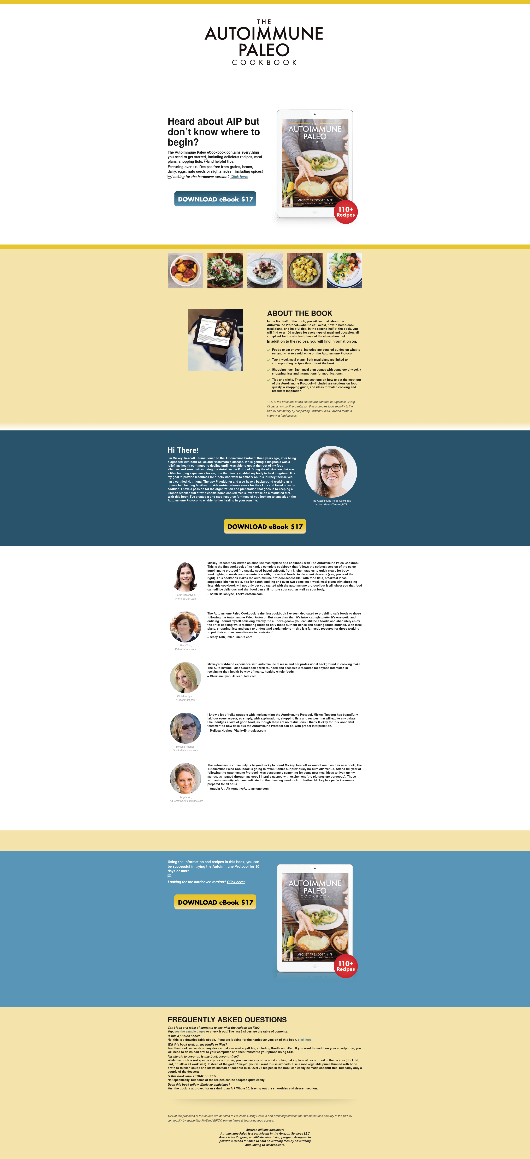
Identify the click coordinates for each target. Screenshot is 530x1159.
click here (305, 1039)
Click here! (239, 176)
